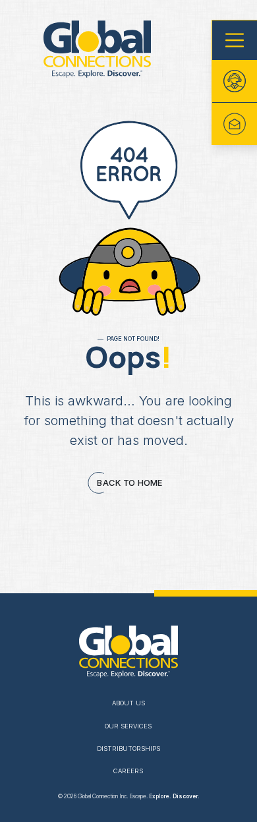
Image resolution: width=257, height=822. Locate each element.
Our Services (128, 726)
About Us (128, 703)
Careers (128, 771)
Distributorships (128, 748)
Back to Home (130, 482)
